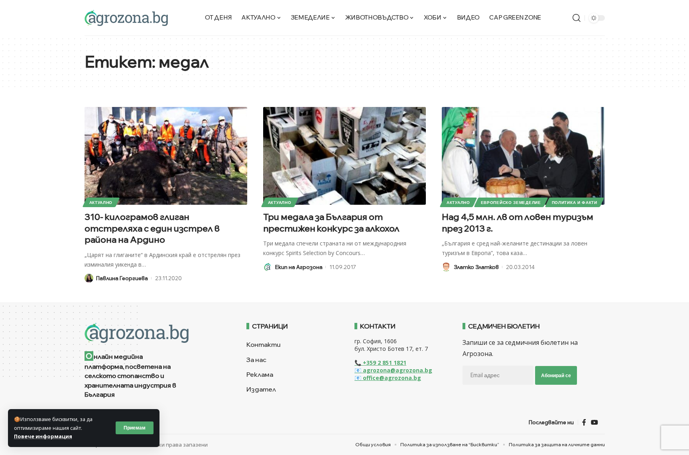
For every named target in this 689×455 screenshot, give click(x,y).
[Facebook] (584, 422)
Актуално (101, 202)
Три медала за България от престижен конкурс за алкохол (331, 222)
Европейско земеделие (511, 202)
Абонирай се (556, 375)
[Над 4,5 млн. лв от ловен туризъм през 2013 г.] (523, 156)
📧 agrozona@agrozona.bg (393, 370)
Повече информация (43, 436)
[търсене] (577, 18)
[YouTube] (594, 422)
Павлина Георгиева (122, 278)
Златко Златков (476, 267)
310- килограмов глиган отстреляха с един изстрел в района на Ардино (152, 228)
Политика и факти (574, 202)
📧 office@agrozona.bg (387, 378)
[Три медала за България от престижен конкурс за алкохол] (344, 156)
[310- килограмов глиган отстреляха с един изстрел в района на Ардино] (166, 156)
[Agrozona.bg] (126, 18)
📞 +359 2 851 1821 (380, 362)
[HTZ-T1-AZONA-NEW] (156, 333)
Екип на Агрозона (299, 267)
